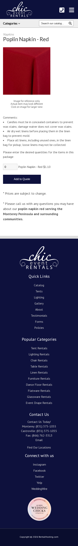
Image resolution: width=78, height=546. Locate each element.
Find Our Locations (39, 447)
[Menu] (71, 10)
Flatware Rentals (39, 391)
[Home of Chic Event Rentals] (39, 272)
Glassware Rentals (39, 397)
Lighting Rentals (39, 354)
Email (39, 440)
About (39, 309)
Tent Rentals (39, 348)
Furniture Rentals (39, 378)
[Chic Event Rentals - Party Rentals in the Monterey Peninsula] (19, 9)
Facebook (39, 470)
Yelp (39, 483)
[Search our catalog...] (71, 23)
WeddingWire (39, 489)
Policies (39, 328)
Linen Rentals (39, 372)
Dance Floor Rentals (39, 384)
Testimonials (39, 315)
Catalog (39, 285)
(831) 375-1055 (46, 426)
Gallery (39, 303)
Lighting (39, 297)
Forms (39, 321)
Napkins (8, 34)
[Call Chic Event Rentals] (61, 10)
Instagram (39, 464)
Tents (39, 291)
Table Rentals (39, 366)
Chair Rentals (39, 360)
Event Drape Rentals (39, 403)
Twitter (39, 476)
